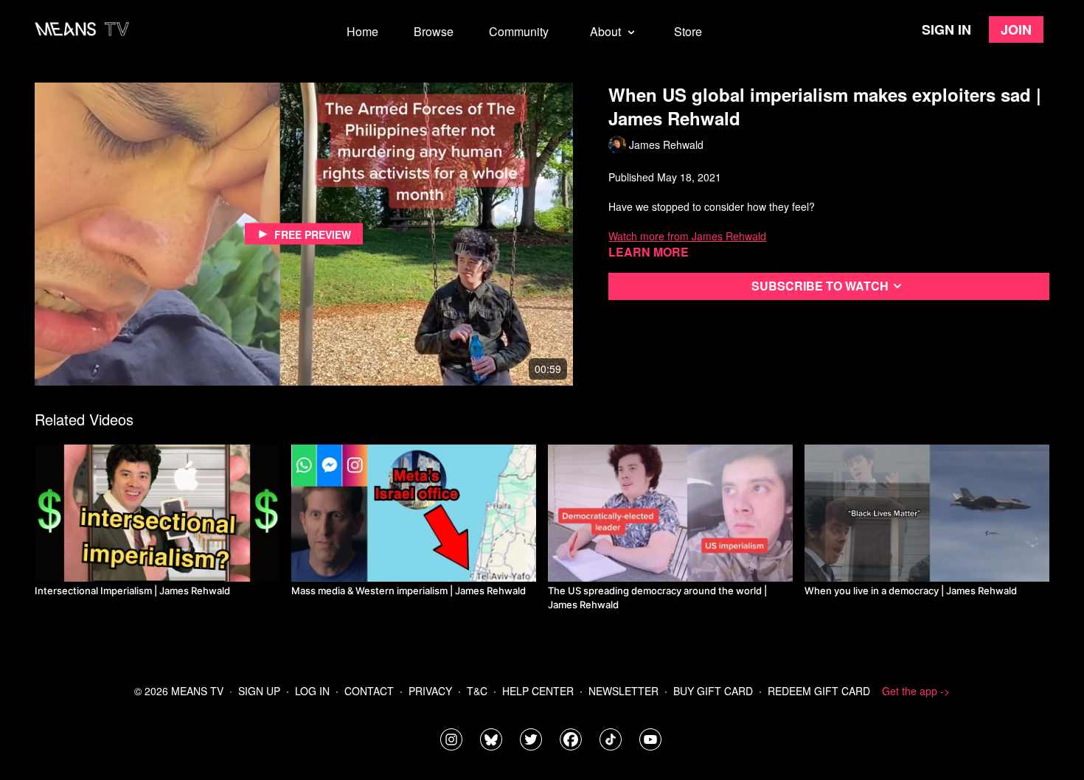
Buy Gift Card (713, 690)
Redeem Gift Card (819, 690)
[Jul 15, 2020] (670, 513)
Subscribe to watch (820, 285)
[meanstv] (571, 739)
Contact (369, 690)
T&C (477, 690)
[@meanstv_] (611, 739)
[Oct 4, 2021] (927, 513)
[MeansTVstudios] (491, 739)
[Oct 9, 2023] (157, 513)
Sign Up (259, 690)
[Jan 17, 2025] (413, 513)
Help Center (538, 690)
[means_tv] (451, 739)
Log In (312, 690)
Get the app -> (916, 690)
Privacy (430, 690)
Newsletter (623, 690)
